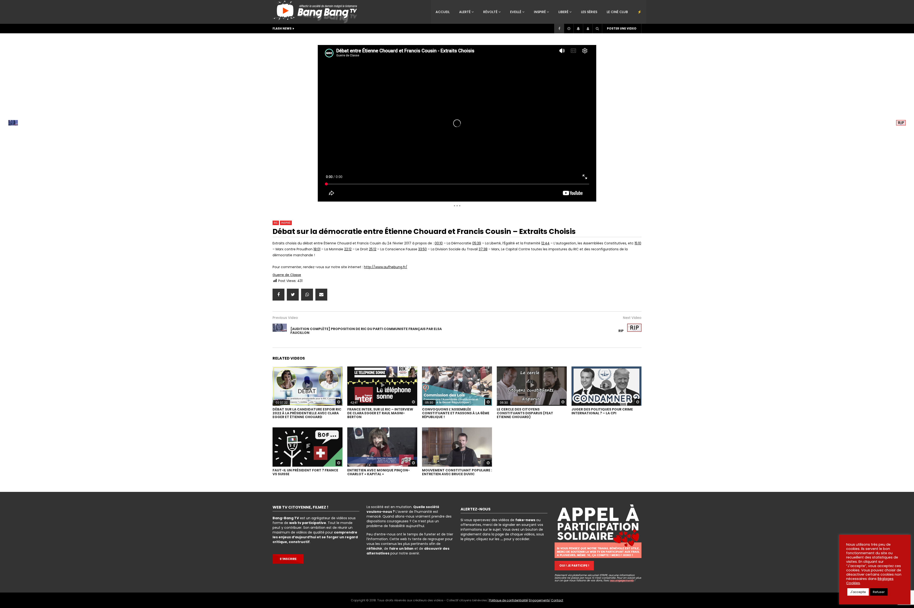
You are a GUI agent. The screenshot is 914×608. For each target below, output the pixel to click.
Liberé (563, 12)
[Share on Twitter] (293, 295)
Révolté (490, 12)
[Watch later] (568, 28)
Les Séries (589, 12)
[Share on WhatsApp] (307, 295)
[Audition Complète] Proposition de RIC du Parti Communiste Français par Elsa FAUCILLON (366, 330)
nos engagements (622, 580)
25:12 (372, 249)
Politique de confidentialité (508, 600)
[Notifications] (578, 28)
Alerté (465, 12)
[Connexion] (587, 28)
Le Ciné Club (617, 12)
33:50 (422, 249)
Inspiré (540, 12)
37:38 (483, 249)
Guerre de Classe (287, 274)
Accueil (443, 12)
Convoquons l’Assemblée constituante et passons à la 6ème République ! (455, 413)
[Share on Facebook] (278, 295)
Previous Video (285, 317)
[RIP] (634, 331)
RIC (358, 39)
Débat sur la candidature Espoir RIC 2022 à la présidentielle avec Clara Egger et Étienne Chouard (307, 413)
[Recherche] (597, 28)
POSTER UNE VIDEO (621, 28)
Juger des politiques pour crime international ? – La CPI (602, 411)
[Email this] (321, 295)
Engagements (539, 600)
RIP (621, 330)
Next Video (632, 317)
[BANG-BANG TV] (316, 12)
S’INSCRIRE (288, 559)
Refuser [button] (879, 592)
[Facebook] (559, 28)
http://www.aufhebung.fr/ (385, 267)
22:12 (348, 249)
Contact (557, 600)
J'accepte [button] (858, 592)
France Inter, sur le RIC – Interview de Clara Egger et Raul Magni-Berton (380, 413)
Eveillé (515, 12)
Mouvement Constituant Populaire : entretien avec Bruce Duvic (457, 472)
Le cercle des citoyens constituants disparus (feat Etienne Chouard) (525, 413)
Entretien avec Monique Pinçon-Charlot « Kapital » (378, 472)
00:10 (439, 243)
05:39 (476, 243)
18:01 (316, 249)
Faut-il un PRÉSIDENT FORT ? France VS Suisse (305, 472)
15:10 (638, 243)
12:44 (545, 243)
